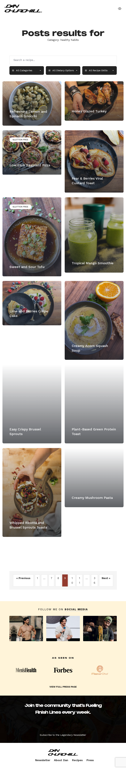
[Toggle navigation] (119, 8)
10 (72, 580)
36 (94, 580)
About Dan (61, 760)
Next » (106, 578)
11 (79, 580)
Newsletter (42, 760)
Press (90, 760)
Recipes (77, 760)
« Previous (23, 578)
